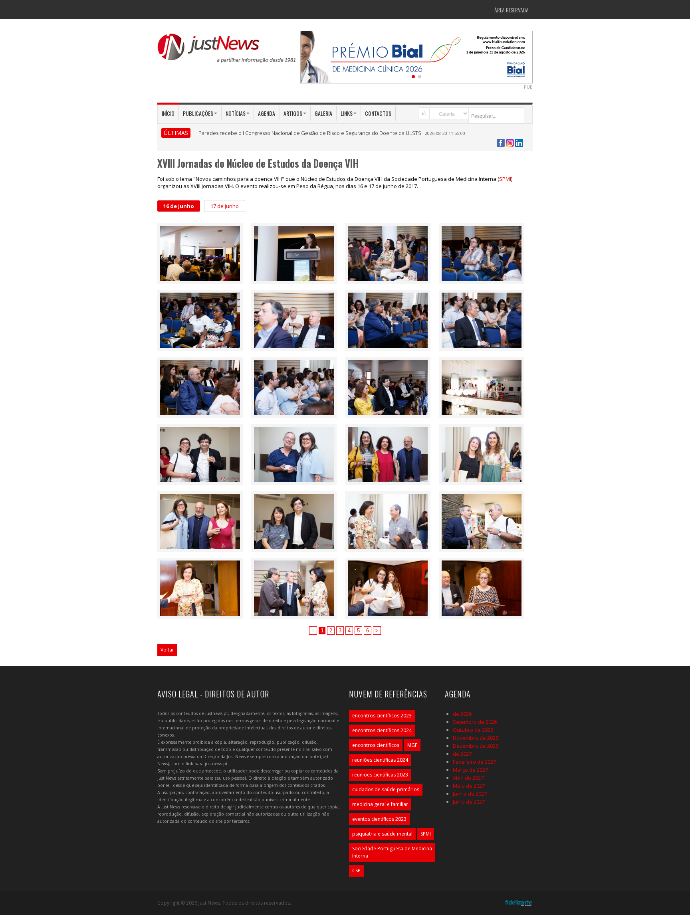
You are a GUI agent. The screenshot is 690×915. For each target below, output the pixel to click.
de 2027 (462, 753)
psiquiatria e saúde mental (382, 833)
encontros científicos (375, 745)
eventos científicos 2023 (379, 819)
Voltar (167, 649)
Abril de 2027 (468, 777)
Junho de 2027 (470, 793)
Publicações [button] (198, 113)
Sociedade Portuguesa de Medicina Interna (392, 852)
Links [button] (347, 113)
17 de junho (224, 206)
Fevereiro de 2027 (474, 761)
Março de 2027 (470, 769)
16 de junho (178, 206)
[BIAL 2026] (416, 56)
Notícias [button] (236, 113)
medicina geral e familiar (380, 804)
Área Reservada (511, 10)
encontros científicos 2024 (382, 730)
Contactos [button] (378, 113)
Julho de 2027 (469, 801)
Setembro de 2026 (475, 721)
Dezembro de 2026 (475, 745)
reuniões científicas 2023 (380, 774)
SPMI (505, 178)
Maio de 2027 (469, 785)
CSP (356, 870)
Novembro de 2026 (475, 737)
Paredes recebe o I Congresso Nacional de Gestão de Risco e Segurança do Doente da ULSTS (309, 133)
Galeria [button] (323, 113)
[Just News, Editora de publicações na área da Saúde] (227, 51)
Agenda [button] (266, 113)
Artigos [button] (293, 113)
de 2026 (462, 713)
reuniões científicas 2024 (380, 760)
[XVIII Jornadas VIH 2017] (200, 252)
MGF (412, 745)
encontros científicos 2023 (382, 715)
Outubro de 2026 (473, 729)
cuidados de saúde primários (385, 789)
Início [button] (168, 113)
